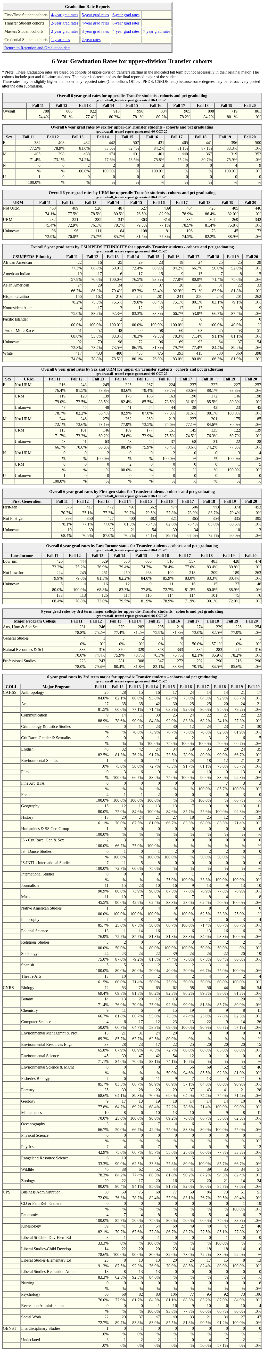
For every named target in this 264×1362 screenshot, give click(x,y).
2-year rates (91, 39)
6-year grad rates (125, 15)
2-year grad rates (64, 23)
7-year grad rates (156, 31)
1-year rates (60, 39)
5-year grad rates (95, 15)
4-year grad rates (64, 15)
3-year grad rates (95, 31)
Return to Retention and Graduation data (37, 48)
